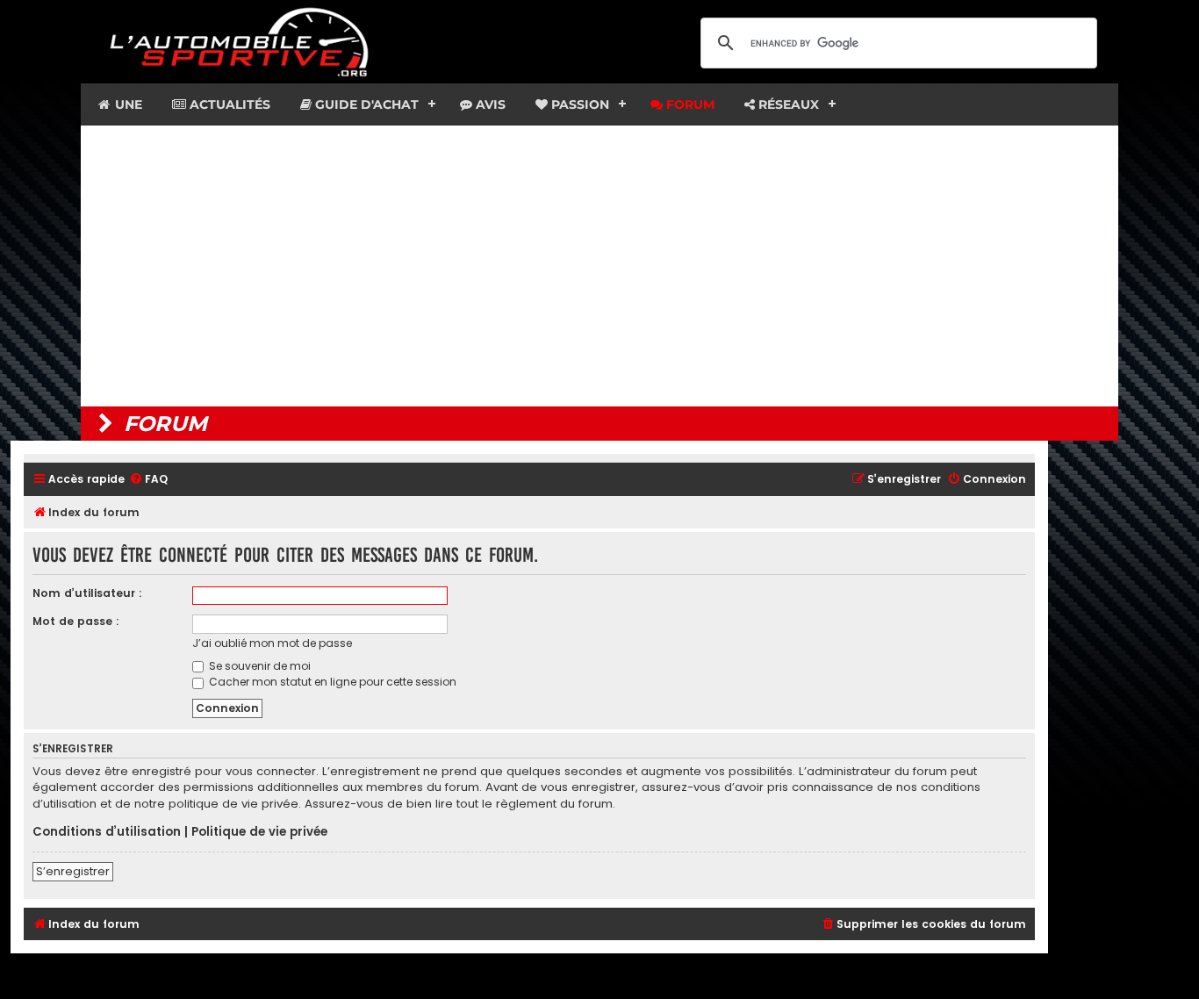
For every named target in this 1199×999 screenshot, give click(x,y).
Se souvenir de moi (258, 665)
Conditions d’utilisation (106, 832)
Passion (578, 104)
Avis (489, 104)
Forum (688, 104)
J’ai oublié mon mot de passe (272, 643)
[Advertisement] (599, 266)
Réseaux (787, 104)
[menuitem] (148, 480)
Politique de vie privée (259, 832)
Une (126, 104)
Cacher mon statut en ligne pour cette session (331, 681)
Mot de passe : (75, 621)
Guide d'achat (365, 104)
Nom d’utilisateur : (87, 593)
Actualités (228, 104)
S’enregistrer (73, 871)
